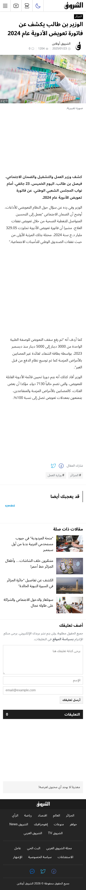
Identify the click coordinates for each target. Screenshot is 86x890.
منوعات (59, 824)
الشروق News (18, 824)
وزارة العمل (55, 475)
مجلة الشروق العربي (59, 848)
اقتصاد (42, 815)
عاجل (17, 848)
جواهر (73, 824)
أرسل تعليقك (71, 700)
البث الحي (33, 848)
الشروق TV (55, 833)
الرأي (15, 815)
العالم (56, 815)
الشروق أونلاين (61, 43)
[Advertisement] (43, 142)
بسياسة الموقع (63, 639)
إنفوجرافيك (41, 824)
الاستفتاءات (65, 857)
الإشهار (17, 857)
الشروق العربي (33, 833)
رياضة (28, 815)
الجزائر (78, 16)
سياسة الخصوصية (40, 857)
